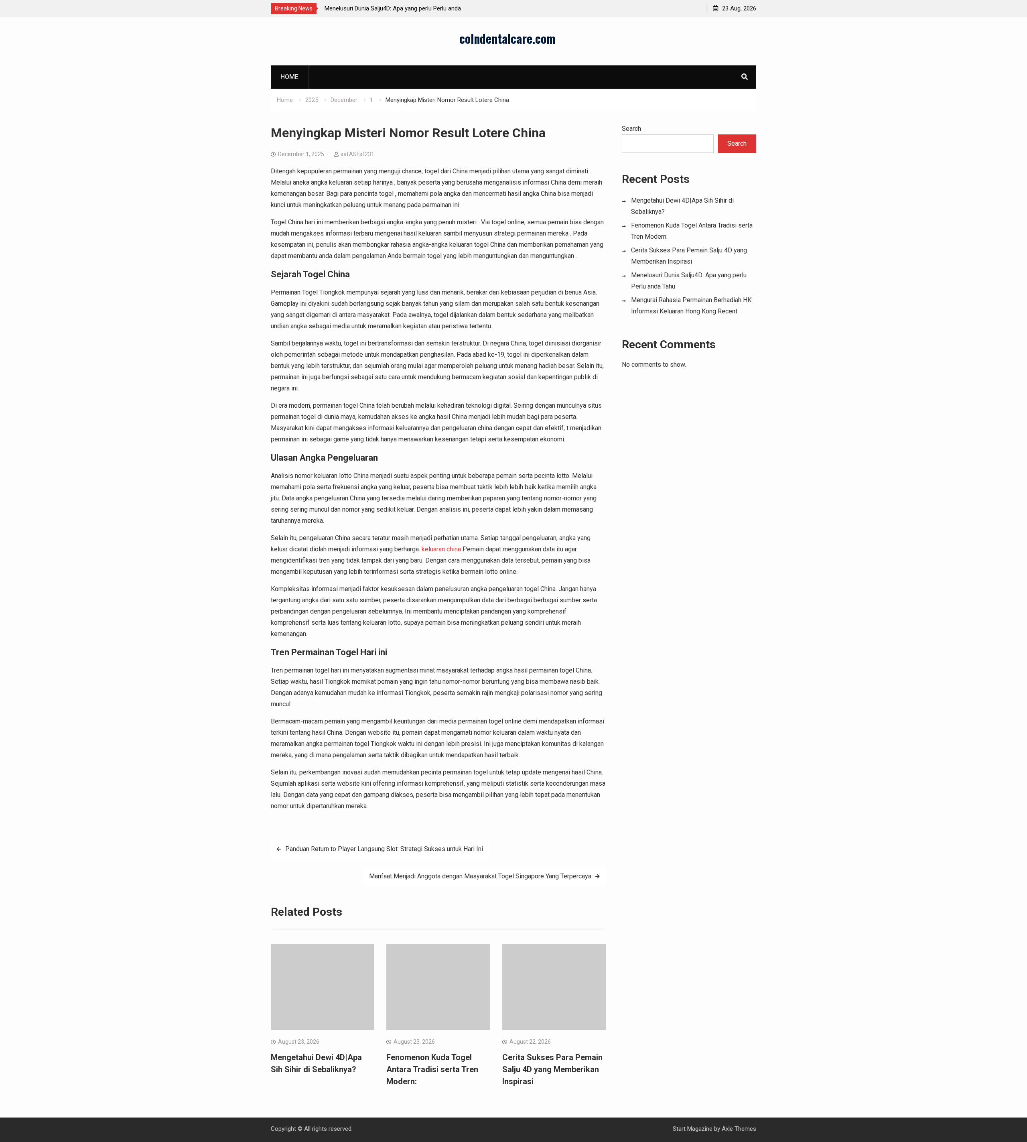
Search (631, 128)
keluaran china (441, 549)
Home (289, 77)
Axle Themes (739, 1128)
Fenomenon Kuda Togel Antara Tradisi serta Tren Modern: (432, 1069)
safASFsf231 (357, 154)
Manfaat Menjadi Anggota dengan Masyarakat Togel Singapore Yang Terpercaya (480, 876)
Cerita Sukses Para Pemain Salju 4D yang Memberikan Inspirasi (552, 1069)
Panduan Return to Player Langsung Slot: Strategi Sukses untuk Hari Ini (384, 849)
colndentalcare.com (507, 38)
